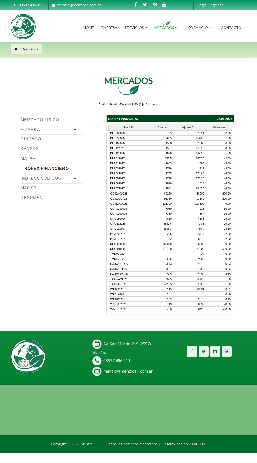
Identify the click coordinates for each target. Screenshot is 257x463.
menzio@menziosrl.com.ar (78, 5)
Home (88, 27)
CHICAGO (31, 139)
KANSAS (30, 149)
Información (198, 27)
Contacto (231, 27)
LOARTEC (198, 444)
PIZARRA (30, 129)
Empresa (109, 27)
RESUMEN (32, 198)
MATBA (28, 159)
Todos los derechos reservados (132, 444)
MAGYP (28, 188)
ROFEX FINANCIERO (46, 168)
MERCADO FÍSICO (40, 120)
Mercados (164, 27)
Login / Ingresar (210, 5)
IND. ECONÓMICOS (41, 178)
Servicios (135, 27)
